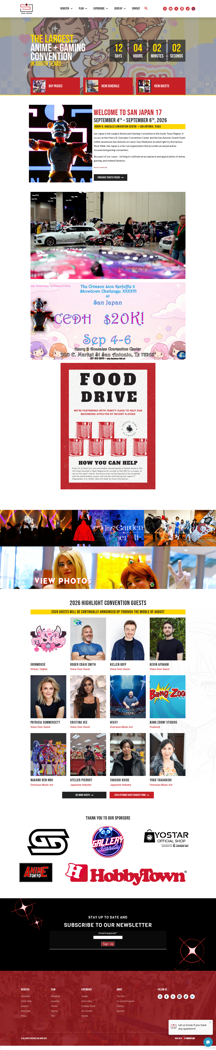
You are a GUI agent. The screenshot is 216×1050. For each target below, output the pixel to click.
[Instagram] (165, 9)
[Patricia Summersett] (48, 696)
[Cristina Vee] (88, 696)
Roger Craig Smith (83, 664)
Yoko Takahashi (161, 780)
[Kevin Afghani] (167, 639)
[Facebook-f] (166, 996)
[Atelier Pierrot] (88, 754)
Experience (99, 8)
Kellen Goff (118, 664)
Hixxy (114, 722)
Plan (81, 8)
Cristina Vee (79, 722)
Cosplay (118, 8)
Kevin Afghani (159, 664)
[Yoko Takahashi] (167, 754)
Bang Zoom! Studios (163, 722)
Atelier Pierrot (81, 780)
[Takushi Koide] (128, 754)
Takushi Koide (120, 780)
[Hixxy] (128, 696)
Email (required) (108, 932)
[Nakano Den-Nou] (48, 754)
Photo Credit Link (100, 167)
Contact (136, 8)
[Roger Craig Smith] (88, 639)
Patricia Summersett (45, 722)
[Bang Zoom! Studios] (167, 696)
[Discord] (182, 9)
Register (64, 8)
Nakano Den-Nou (42, 780)
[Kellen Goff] (128, 639)
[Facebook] (171, 9)
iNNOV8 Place (190, 1038)
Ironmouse (38, 664)
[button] (145, 8)
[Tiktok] (188, 9)
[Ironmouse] (48, 639)
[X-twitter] (176, 9)
